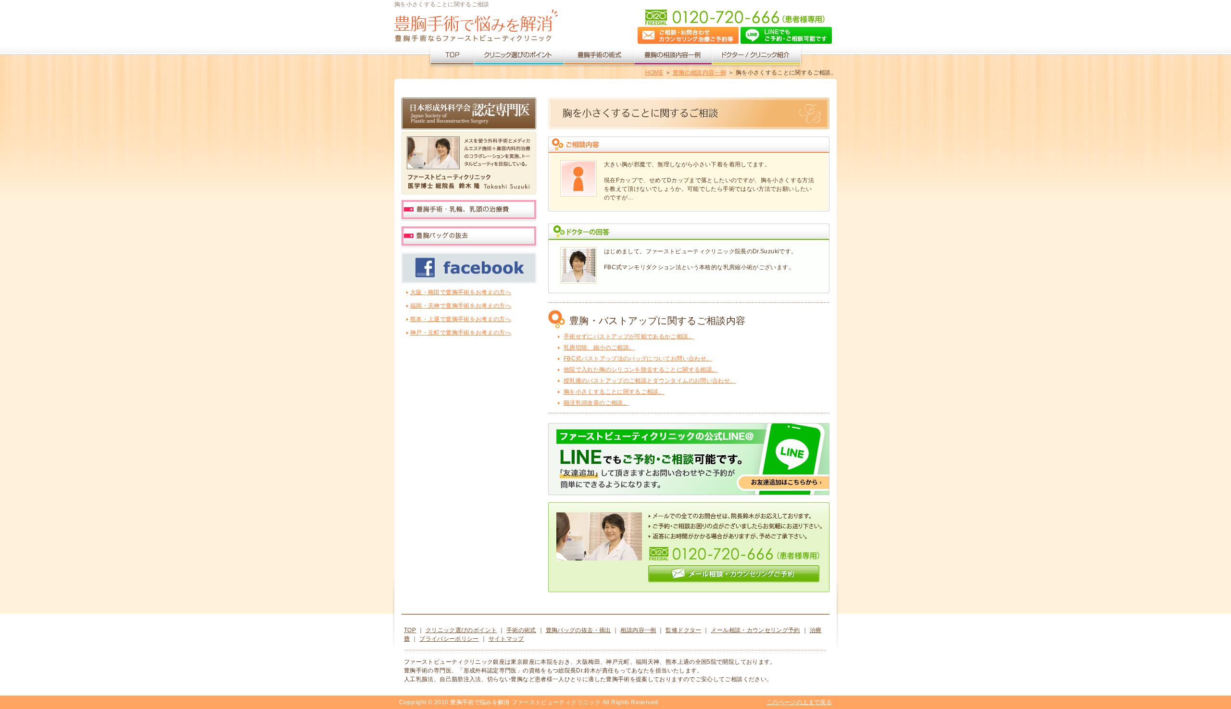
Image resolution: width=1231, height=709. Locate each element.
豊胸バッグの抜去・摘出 (578, 630)
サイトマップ (506, 638)
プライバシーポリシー (449, 638)
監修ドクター (683, 630)
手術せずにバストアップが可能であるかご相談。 (629, 336)
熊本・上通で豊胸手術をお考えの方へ (460, 319)
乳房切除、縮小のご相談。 (599, 347)
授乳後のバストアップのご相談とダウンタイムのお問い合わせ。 (650, 380)
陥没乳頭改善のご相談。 (596, 402)
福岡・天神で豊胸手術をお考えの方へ (460, 305)
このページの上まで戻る (799, 702)
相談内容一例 (638, 630)
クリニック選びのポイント (461, 630)
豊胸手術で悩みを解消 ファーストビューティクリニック (525, 702)
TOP (410, 630)
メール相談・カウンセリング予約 (755, 630)
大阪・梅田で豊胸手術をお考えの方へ (460, 292)
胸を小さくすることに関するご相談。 (614, 391)
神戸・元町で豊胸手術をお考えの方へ (460, 332)
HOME (654, 72)
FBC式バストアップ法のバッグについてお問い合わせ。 (638, 358)
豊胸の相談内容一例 (699, 72)
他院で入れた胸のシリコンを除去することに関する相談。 (641, 369)
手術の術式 (521, 630)
